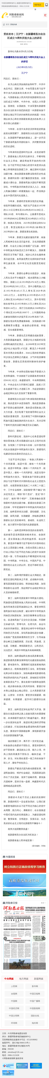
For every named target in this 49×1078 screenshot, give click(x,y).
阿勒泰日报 (11, 903)
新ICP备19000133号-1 (21, 1043)
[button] (5, 938)
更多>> (43, 903)
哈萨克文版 (38, 5)
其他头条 (13, 24)
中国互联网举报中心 (9, 3)
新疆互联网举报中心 (24, 3)
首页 (8, 24)
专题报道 (10, 857)
